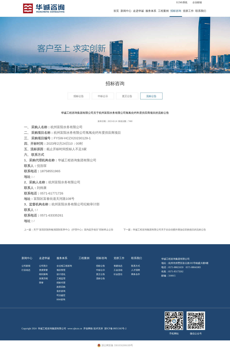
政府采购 (61, 287)
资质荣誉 (43, 270)
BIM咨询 (61, 299)
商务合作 (135, 274)
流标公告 (151, 96)
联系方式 (135, 266)
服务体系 (150, 10)
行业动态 (26, 270)
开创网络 (88, 328)
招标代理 (61, 282)
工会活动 (118, 270)
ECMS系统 (181, 2)
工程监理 (61, 278)
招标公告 (79, 96)
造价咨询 (61, 291)
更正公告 (127, 96)
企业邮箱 (197, 2)
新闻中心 (126, 10)
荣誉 (41, 282)
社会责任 (118, 274)
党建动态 (118, 266)
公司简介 (43, 266)
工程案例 (163, 10)
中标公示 (103, 96)
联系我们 (200, 10)
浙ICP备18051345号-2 (115, 328)
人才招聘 (135, 270)
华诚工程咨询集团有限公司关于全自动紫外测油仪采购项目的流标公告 (169, 229)
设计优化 (61, 274)
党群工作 (188, 10)
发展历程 (43, 278)
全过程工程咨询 (64, 266)
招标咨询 (175, 10)
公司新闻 (26, 266)
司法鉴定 (61, 295)
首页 (116, 10)
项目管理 (61, 270)
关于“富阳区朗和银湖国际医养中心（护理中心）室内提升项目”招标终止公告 (73, 229)
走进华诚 (138, 10)
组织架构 (43, 274)
